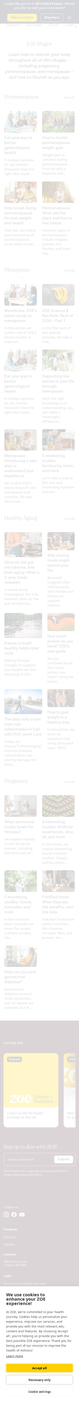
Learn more (14, 1356)
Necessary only (40, 1380)
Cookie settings (39, 1392)
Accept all (39, 1368)
